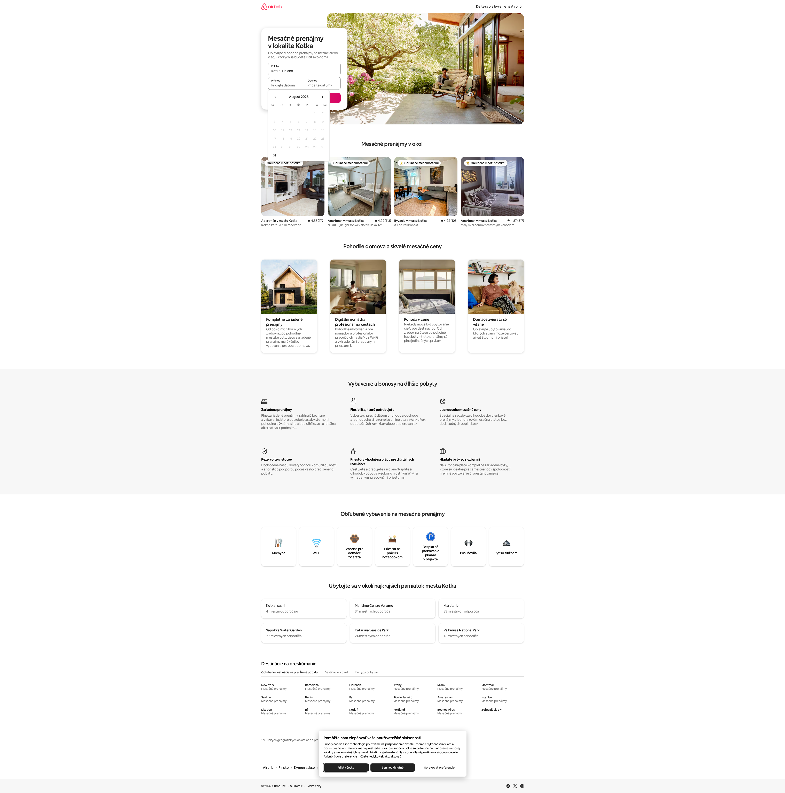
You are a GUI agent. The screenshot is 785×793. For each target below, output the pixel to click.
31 (274, 155)
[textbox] (286, 85)
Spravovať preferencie (439, 767)
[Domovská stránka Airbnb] (271, 6)
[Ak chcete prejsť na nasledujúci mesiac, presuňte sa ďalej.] (322, 97)
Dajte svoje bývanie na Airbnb (498, 6)
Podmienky (314, 786)
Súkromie (296, 786)
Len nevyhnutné (392, 767)
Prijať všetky (345, 767)
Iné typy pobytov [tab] (366, 672)
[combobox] (304, 70)
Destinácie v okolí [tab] (336, 672)
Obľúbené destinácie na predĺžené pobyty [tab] (289, 672)
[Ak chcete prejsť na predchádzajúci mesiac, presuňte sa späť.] (275, 97)
